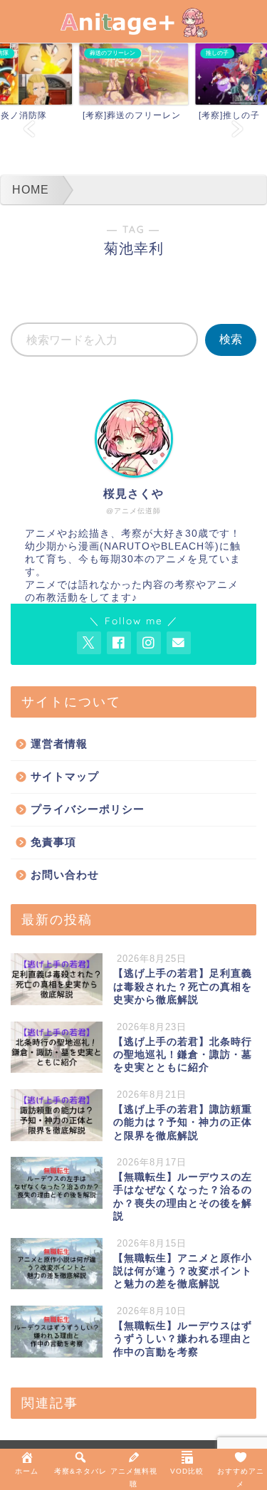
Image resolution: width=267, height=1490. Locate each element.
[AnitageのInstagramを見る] (149, 642)
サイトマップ (65, 776)
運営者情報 (59, 744)
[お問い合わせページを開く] (179, 642)
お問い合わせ (65, 875)
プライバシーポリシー (88, 809)
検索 (230, 339)
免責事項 (53, 842)
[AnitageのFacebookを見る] (119, 642)
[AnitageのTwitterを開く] (89, 642)
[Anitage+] (134, 28)
